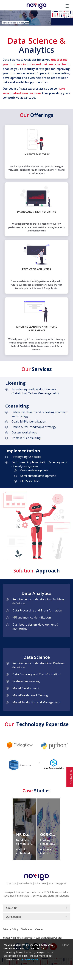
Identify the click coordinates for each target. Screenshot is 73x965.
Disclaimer (27, 929)
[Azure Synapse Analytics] (53, 764)
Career (39, 929)
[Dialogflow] (19, 745)
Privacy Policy (10, 929)
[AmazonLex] (19, 764)
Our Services (13, 916)
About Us (11, 908)
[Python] (53, 745)
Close (65, 944)
